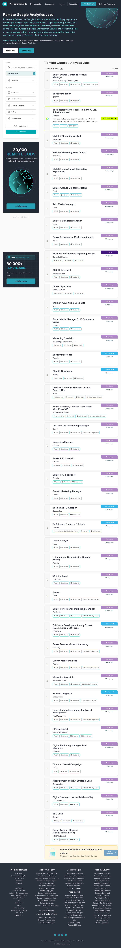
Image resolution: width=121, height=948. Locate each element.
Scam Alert (19, 903)
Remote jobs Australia (102, 873)
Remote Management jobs (46, 898)
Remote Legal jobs (47, 891)
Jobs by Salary (18, 898)
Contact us (19, 913)
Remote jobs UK (102, 920)
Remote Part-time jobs (46, 920)
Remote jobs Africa (74, 886)
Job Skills (18, 888)
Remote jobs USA (102, 923)
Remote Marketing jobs (46, 901)
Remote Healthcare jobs (47, 893)
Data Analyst (33, 40)
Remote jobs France (102, 888)
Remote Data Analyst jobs (74, 905)
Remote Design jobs (46, 883)
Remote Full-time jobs (47, 918)
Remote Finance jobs (46, 888)
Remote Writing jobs (46, 910)
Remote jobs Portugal (102, 913)
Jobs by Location (19, 891)
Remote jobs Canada (102, 883)
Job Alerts (19, 883)
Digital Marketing (46, 40)
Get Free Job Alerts (107, 4)
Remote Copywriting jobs (74, 900)
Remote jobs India (102, 896)
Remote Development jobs (46, 881)
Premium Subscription (19, 876)
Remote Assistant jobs (74, 898)
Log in (62, 4)
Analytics (23, 40)
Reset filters (21, 132)
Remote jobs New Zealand (102, 905)
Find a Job (10, 50)
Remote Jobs (35, 4)
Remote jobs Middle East (74, 883)
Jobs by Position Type (19, 895)
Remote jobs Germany (102, 891)
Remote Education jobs (46, 886)
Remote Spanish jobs (74, 915)
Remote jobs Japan (102, 898)
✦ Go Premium (88, 4)
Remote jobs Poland (102, 910)
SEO (67, 40)
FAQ (18, 905)
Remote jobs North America (74, 876)
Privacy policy (19, 908)
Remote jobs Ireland (102, 893)
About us (19, 915)
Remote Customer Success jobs (47, 878)
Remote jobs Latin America (74, 878)
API (19, 900)
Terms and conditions (19, 910)
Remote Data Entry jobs (74, 908)
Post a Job (26, 50)
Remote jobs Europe (74, 881)
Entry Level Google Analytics (23, 43)
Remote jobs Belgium (102, 878)
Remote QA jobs (74, 923)
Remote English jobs (74, 910)
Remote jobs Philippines (102, 908)
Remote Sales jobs (47, 903)
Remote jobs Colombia (102, 886)
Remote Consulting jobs (47, 876)
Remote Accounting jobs (74, 895)
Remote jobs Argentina (102, 876)
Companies (49, 4)
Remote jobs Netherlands (102, 903)
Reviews (19, 881)
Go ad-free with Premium (21, 217)
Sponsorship (19, 878)
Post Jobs (73, 4)
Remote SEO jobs (74, 925)
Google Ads (59, 40)
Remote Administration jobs (46, 873)
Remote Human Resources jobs (46, 896)
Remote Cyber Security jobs (74, 903)
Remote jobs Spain (102, 918)
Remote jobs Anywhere (74, 873)
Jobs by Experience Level (18, 893)
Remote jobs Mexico (102, 901)
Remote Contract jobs (47, 923)
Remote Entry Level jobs (74, 913)
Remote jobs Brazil (102, 881)
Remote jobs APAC (74, 888)
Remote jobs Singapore (102, 915)
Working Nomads (18, 4)
